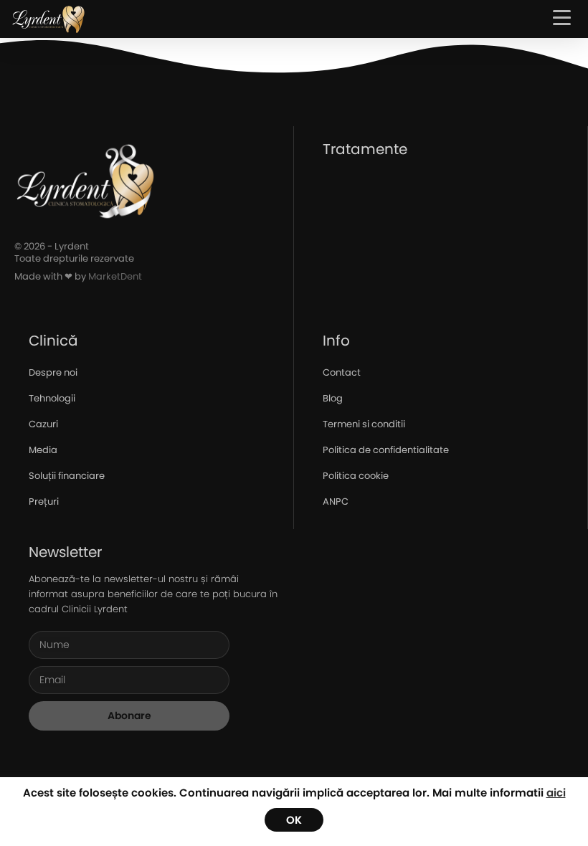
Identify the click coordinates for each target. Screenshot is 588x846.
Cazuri (43, 424)
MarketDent (115, 276)
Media (43, 450)
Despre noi (53, 372)
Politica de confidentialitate (386, 450)
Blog (333, 398)
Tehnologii (52, 398)
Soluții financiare (67, 476)
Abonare (129, 715)
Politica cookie (356, 476)
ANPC (335, 501)
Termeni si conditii (364, 424)
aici (556, 792)
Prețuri (44, 501)
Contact (342, 372)
